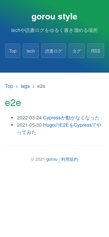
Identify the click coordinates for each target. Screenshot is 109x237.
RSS (95, 50)
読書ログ (53, 50)
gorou (52, 159)
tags (25, 85)
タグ (76, 50)
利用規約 (69, 159)
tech (31, 50)
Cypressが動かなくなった (71, 117)
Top (12, 50)
